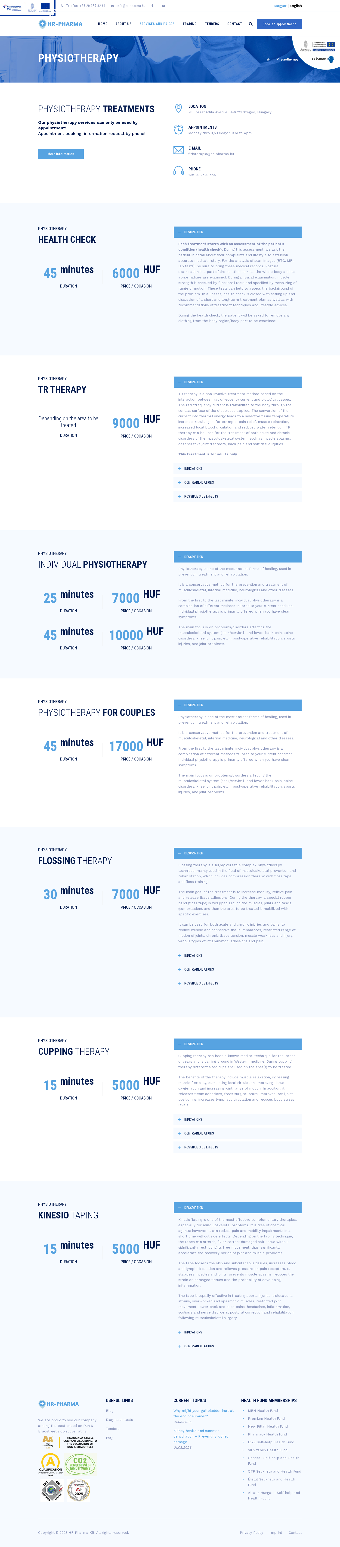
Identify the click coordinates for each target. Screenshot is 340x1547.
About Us (123, 24)
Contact (234, 24)
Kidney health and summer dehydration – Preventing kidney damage (201, 1436)
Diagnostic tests (119, 1420)
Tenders (212, 24)
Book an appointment (279, 24)
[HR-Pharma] (60, 24)
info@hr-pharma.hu (131, 6)
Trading (190, 24)
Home (102, 24)
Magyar (280, 6)
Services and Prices (157, 24)
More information (61, 154)
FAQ (109, 1438)
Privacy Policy (251, 1533)
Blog (110, 1411)
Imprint (276, 1533)
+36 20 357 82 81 (93, 6)
